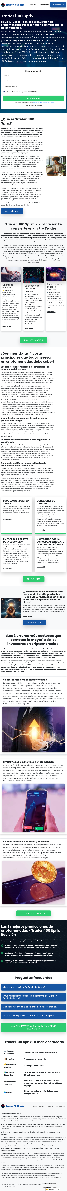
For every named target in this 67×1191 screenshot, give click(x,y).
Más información (33, 340)
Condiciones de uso (49, 1184)
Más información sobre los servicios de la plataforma (33, 1027)
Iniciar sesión (58, 5)
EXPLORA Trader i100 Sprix (33, 913)
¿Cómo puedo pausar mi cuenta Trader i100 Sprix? (28, 1015)
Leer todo (6, 326)
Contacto (44, 5)
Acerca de (33, 5)
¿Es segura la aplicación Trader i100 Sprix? (24, 987)
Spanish (51, 1189)
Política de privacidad (49, 1187)
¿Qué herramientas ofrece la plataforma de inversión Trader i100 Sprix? (30, 997)
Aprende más (12, 211)
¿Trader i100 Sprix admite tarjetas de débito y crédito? (30, 1006)
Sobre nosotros (38, 1106)
